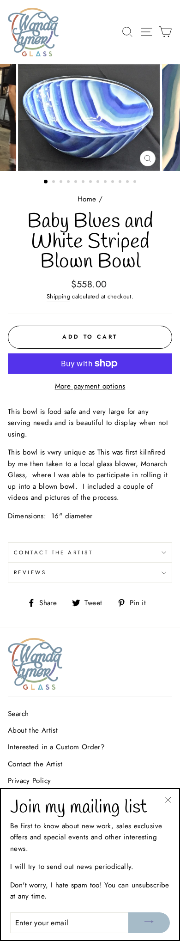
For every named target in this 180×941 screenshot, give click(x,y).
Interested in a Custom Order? (56, 747)
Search (18, 714)
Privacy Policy (29, 781)
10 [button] (113, 182)
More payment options (90, 386)
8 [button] (98, 182)
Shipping (58, 296)
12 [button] (128, 182)
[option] (90, 117)
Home (87, 199)
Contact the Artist (53, 552)
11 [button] (121, 182)
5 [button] (76, 182)
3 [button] (62, 182)
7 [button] (91, 182)
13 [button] (135, 182)
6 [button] (84, 182)
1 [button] (46, 182)
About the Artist (33, 730)
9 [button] (106, 182)
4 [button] (69, 182)
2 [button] (54, 182)
